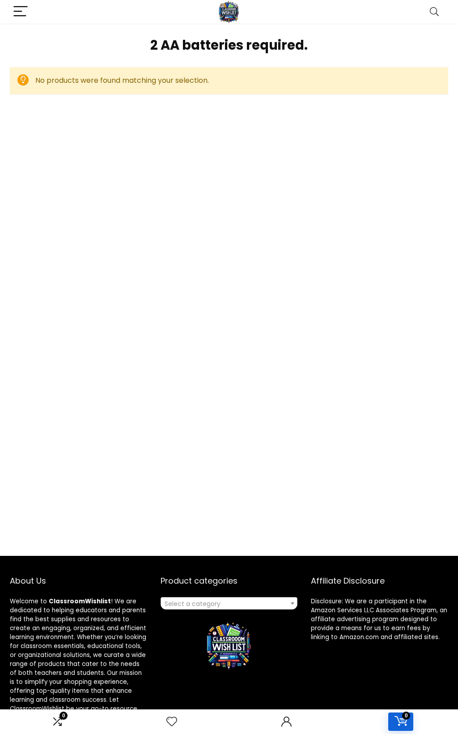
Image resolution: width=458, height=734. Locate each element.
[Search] (434, 12)
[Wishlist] (171, 721)
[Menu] (20, 12)
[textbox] (229, 603)
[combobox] (229, 603)
